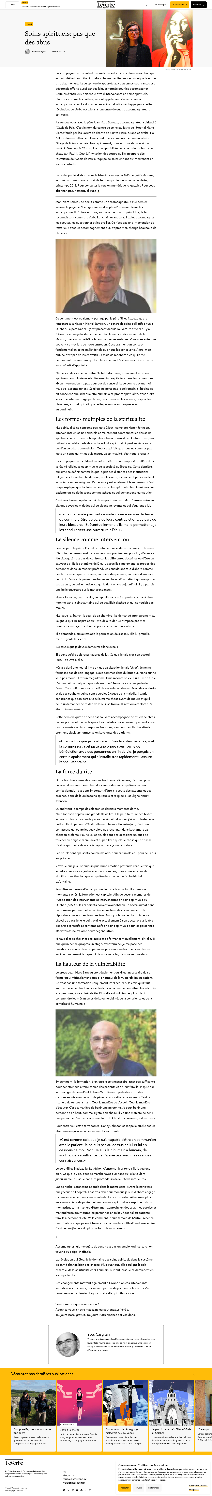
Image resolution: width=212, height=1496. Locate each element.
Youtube (77, 1490)
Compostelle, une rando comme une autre (32, 1431)
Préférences (153, 1488)
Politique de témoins (198, 1486)
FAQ (64, 1472)
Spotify (81, 1490)
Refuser (138, 1488)
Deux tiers (19, 1490)
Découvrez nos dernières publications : (42, 1374)
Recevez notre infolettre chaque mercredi (40, 7)
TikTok (85, 1490)
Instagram (72, 1490)
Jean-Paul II (69, 153)
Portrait (29, 24)
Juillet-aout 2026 (69, 1425)
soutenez (109, 1309)
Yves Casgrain (40, 52)
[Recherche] (147, 4)
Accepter (125, 1488)
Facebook (64, 1490)
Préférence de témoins (74, 1483)
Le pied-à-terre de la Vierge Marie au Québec (171, 1431)
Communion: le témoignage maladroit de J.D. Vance (122, 1431)
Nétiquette (68, 1476)
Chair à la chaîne (69, 1430)
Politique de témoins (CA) (75, 1479)
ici (138, 185)
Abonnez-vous (65, 1309)
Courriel (90, 1490)
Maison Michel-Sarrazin (90, 324)
